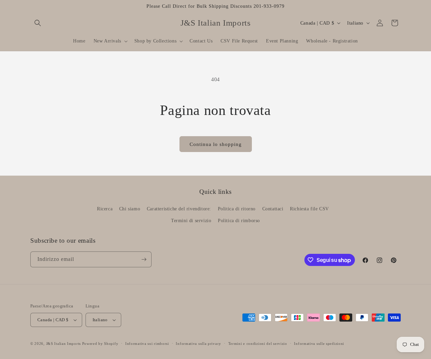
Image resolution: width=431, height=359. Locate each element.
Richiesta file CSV (309, 208)
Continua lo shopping (216, 144)
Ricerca (104, 208)
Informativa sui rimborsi (147, 343)
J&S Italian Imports (63, 343)
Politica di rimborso (239, 220)
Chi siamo (129, 208)
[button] (37, 23)
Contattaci (273, 208)
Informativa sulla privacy (198, 343)
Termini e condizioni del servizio (257, 343)
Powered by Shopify (100, 343)
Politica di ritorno (237, 208)
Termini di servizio (191, 220)
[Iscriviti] (143, 259)
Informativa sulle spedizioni (319, 343)
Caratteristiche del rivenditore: (179, 208)
